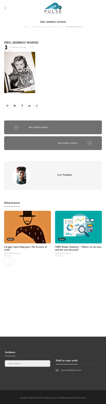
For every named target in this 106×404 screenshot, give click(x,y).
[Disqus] (53, 298)
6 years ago (22, 47)
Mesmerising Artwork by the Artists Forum (47, 27)
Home (25, 27)
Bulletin (10, 239)
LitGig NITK (8, 253)
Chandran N (59, 253)
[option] (27, 233)
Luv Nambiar (14, 47)
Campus (61, 239)
